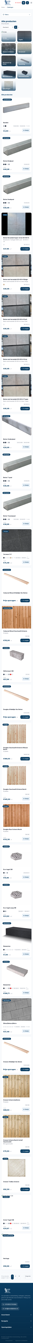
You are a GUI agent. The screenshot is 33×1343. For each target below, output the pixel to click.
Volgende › (28, 1277)
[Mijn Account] (27, 2)
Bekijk (27, 130)
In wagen (26, 249)
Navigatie (4, 1321)
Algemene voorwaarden (21, 1340)
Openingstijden (6, 1327)
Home (3, 7)
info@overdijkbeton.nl (11, 1308)
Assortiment (5, 1315)
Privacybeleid (9, 1340)
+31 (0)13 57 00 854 (10, 1304)
